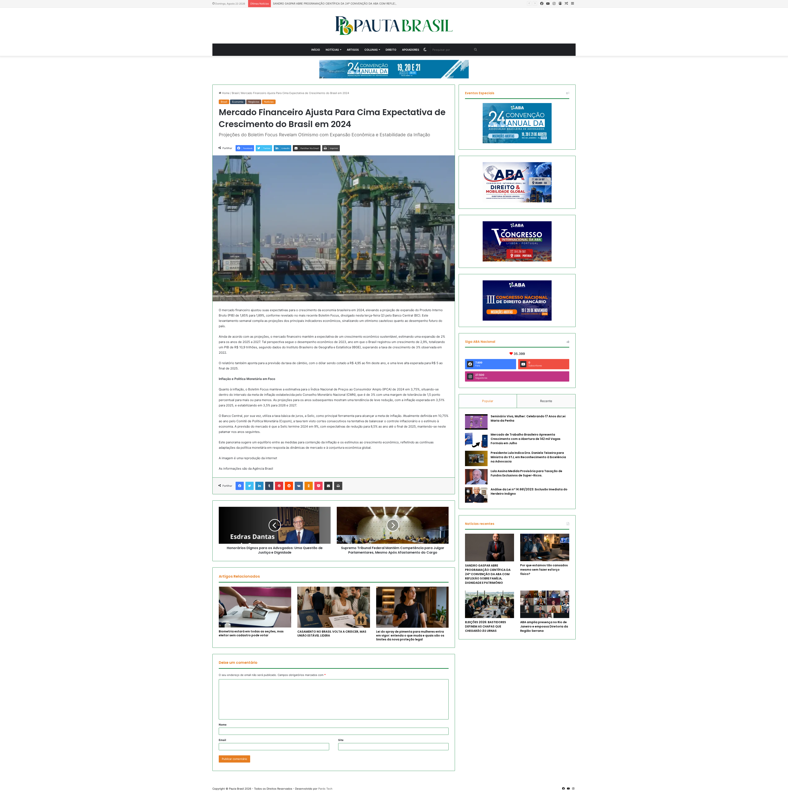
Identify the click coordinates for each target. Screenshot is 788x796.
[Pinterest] (279, 486)
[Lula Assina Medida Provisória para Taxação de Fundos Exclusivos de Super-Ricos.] (476, 476)
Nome (223, 724)
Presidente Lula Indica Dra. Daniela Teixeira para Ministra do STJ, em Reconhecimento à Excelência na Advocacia (528, 457)
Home (225, 93)
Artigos (353, 49)
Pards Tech (325, 788)
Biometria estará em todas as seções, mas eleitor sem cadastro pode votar (251, 633)
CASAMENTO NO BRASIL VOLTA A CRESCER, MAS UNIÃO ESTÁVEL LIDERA (331, 634)
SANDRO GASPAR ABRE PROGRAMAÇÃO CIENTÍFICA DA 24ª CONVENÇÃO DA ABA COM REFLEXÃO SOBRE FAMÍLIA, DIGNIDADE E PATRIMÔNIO (364, 3)
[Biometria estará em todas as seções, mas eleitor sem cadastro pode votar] (255, 607)
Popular (487, 401)
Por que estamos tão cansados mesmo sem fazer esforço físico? (544, 569)
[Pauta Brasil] (394, 25)
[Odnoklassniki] (309, 486)
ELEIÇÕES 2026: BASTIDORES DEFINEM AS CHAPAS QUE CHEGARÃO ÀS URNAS (485, 626)
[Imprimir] (338, 486)
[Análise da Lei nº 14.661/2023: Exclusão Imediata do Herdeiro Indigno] (476, 495)
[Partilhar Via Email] (328, 486)
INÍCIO (315, 49)
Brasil (235, 93)
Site (341, 740)
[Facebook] (240, 486)
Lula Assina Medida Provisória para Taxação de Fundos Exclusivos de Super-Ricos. (526, 473)
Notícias (332, 49)
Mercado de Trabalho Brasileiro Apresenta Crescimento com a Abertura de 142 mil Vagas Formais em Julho (525, 438)
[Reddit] (289, 486)
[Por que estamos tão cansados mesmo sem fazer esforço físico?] (544, 547)
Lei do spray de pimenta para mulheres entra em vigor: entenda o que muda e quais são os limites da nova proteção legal (410, 635)
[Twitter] (249, 486)
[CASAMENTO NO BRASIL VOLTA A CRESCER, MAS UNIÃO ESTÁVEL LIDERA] (333, 607)
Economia (237, 101)
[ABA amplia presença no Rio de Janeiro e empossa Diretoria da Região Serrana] (544, 604)
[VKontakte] (299, 486)
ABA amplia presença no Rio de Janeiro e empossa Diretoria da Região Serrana (544, 626)
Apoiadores (410, 49)
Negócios (253, 101)
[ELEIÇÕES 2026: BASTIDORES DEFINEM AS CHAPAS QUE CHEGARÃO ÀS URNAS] (489, 604)
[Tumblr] (269, 486)
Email (222, 740)
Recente (546, 401)
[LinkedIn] (259, 486)
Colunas (371, 49)
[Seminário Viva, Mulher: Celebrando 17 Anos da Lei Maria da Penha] (476, 422)
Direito (391, 49)
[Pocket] (318, 486)
